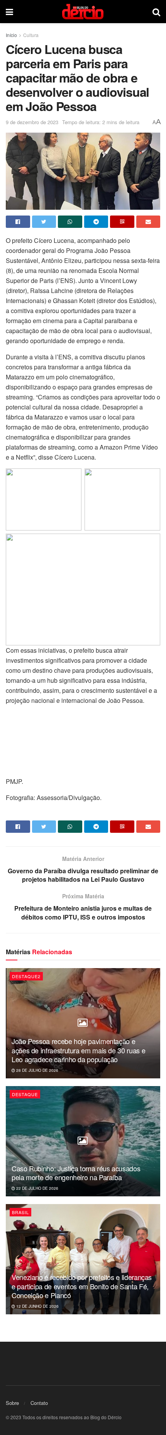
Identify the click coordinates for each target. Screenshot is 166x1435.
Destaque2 (26, 976)
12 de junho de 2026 (37, 1306)
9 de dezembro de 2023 (32, 122)
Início (11, 35)
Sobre (12, 1402)
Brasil (20, 1212)
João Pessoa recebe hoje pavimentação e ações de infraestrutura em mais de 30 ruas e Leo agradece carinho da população (78, 1050)
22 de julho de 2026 (36, 1188)
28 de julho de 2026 (36, 1070)
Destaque (25, 1094)
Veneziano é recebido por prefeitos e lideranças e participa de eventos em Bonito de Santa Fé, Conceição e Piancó (82, 1286)
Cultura (31, 35)
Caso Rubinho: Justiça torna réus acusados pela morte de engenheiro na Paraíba (76, 1172)
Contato (39, 1402)
